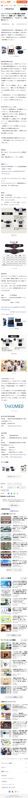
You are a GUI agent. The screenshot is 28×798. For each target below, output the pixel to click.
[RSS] (18, 792)
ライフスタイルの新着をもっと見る (14, 697)
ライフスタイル (17, 484)
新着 (2, 5)
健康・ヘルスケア (21, 487)
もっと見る (23, 578)
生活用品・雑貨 (5, 490)
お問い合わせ (14, 505)
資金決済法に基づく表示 (8, 787)
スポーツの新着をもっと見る (14, 635)
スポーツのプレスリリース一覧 (14, 758)
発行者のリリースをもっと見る (14, 570)
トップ (2, 758)
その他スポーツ (11, 487)
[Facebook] (8, 493)
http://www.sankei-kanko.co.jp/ (18, 454)
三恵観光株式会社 (5, 24)
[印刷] (17, 493)
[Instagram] (15, 792)
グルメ (11, 5)
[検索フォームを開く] (14, 2)
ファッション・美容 (22, 5)
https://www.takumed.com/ (15, 426)
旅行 (15, 5)
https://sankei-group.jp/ (16, 457)
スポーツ (10, 484)
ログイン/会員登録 (22, 2)
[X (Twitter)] (11, 493)
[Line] (14, 493)
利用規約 (4, 781)
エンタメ (6, 5)
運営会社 (4, 775)
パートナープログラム (7, 778)
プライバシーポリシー (7, 784)
